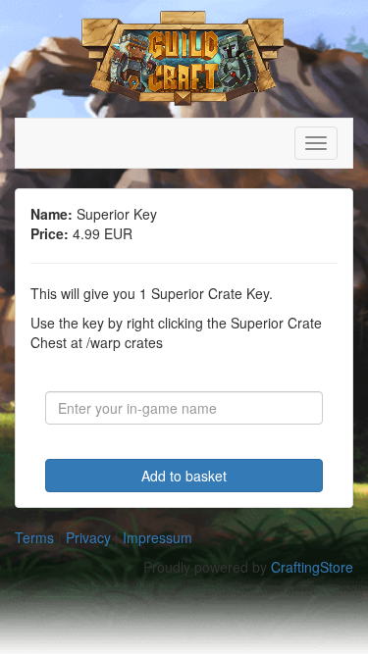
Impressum (157, 537)
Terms (34, 537)
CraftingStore (312, 567)
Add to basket (184, 475)
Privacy (88, 537)
